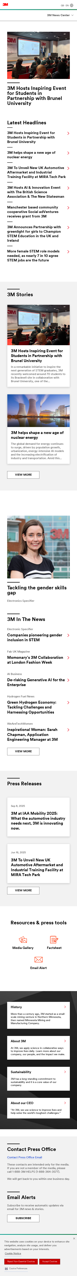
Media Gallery (22, 948)
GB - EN (65, 6)
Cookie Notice (13, 1253)
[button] (16, 1269)
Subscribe (23, 1218)
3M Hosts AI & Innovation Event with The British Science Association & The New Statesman (35, 192)
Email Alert (38, 968)
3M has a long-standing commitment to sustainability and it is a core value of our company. (33, 1079)
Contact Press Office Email (24, 1157)
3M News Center (58, 15)
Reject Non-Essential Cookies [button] (21, 1262)
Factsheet (54, 948)
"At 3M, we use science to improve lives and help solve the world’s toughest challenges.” (36, 1108)
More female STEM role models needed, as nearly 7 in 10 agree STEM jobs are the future (33, 256)
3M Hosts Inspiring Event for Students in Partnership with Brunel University (31, 137)
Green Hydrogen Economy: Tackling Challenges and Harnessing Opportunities (31, 708)
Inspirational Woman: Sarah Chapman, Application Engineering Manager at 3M (32, 735)
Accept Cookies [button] (49, 1262)
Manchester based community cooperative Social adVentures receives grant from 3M (32, 212)
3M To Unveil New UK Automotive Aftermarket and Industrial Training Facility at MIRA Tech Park (36, 172)
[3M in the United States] (5, 4)
